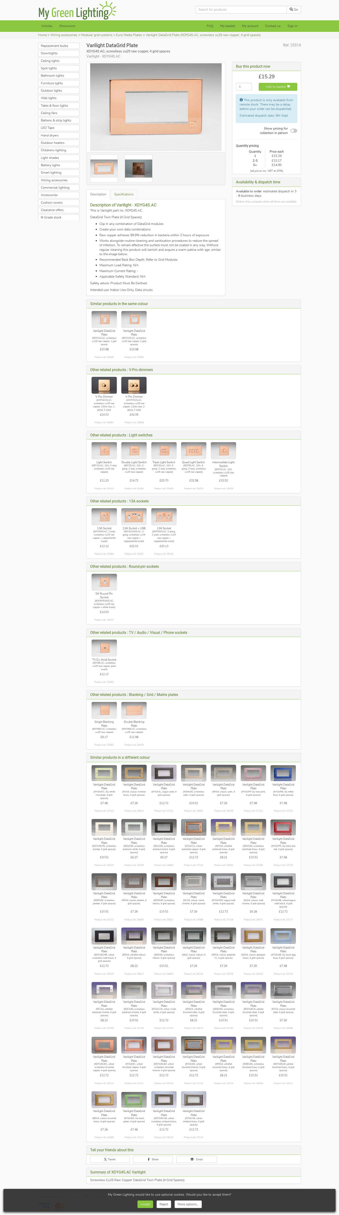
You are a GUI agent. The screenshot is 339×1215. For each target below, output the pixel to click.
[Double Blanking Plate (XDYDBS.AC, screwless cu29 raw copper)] (134, 710)
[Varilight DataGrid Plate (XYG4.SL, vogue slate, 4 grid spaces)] (164, 773)
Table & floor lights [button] (54, 105)
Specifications (124, 194)
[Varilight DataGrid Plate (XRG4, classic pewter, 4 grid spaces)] (134, 881)
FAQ (210, 26)
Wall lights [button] (48, 98)
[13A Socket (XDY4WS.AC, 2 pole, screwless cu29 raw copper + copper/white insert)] (104, 516)
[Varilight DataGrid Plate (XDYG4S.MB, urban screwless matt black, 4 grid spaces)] (104, 936)
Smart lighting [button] (51, 172)
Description (98, 194)
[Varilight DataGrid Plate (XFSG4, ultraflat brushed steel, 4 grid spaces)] (193, 990)
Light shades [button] (50, 158)
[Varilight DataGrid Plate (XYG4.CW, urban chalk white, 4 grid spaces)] (164, 990)
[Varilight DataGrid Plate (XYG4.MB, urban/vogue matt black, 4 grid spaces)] (283, 881)
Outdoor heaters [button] (53, 143)
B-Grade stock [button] (51, 217)
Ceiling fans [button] (49, 113)
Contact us (273, 26)
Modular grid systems (96, 35)
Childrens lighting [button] (53, 150)
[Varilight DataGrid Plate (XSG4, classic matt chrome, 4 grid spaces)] (253, 881)
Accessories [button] (49, 195)
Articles (47, 26)
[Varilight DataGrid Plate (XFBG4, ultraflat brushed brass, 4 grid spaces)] (223, 1045)
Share (155, 1159)
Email (199, 1159)
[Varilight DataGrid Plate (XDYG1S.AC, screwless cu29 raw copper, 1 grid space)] (104, 319)
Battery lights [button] (50, 165)
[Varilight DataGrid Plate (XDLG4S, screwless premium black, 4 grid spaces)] (164, 827)
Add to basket (276, 87)
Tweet (111, 1159)
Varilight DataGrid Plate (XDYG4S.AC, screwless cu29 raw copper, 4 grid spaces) (203, 35)
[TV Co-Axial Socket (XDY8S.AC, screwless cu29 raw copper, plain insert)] (104, 648)
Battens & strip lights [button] (56, 120)
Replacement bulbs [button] (54, 46)
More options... (188, 1204)
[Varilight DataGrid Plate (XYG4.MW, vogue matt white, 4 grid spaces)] (223, 881)
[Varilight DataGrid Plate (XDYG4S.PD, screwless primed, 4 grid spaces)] (104, 827)
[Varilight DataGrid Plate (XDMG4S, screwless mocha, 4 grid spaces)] (164, 881)
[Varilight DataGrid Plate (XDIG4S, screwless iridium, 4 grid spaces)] (164, 936)
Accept (145, 1204)
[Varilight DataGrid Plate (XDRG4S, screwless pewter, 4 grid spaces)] (104, 881)
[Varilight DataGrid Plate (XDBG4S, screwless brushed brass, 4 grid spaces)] (253, 1045)
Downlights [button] (49, 53)
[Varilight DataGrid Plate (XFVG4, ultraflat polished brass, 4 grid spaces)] (223, 827)
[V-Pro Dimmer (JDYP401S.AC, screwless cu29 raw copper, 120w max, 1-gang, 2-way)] (104, 385)
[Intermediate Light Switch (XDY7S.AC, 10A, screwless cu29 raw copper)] (223, 450)
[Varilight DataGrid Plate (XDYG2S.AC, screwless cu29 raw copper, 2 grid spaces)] (134, 319)
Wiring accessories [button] (54, 180)
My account (250, 26)
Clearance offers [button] (52, 210)
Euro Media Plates (129, 35)
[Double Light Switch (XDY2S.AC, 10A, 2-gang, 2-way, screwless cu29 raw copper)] (134, 450)
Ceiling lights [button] (50, 60)
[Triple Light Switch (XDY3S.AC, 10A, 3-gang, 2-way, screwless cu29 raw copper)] (164, 450)
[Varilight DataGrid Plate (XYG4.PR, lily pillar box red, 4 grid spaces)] (283, 827)
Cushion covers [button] (52, 202)
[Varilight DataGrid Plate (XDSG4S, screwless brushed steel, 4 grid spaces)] (223, 990)
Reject (164, 1204)
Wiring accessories (64, 35)
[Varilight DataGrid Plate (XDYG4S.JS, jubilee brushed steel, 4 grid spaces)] (253, 990)
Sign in (292, 26)
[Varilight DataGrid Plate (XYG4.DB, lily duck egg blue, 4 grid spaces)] (283, 936)
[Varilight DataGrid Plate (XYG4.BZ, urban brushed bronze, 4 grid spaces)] (193, 1045)
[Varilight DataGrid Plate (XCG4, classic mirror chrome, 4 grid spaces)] (193, 881)
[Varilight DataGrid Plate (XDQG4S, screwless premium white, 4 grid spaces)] (134, 827)
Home (42, 35)
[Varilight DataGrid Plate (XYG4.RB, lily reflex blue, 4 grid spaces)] (283, 773)
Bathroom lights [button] (52, 75)
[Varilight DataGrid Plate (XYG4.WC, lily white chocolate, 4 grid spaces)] (104, 773)
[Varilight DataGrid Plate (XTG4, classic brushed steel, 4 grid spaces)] (283, 990)
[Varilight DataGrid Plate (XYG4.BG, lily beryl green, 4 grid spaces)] (134, 1099)
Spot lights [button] (49, 68)
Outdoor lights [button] (51, 90)
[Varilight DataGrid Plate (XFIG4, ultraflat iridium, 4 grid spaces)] (134, 936)
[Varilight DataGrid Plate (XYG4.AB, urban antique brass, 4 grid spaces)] (193, 1099)
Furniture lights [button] (52, 83)
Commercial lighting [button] (55, 187)
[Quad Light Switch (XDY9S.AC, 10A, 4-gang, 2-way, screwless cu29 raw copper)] (193, 450)
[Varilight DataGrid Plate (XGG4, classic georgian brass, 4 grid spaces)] (253, 936)
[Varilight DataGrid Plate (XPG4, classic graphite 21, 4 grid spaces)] (223, 936)
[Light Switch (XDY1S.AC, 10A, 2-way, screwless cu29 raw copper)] (104, 450)
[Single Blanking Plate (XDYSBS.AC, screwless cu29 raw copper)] (104, 710)
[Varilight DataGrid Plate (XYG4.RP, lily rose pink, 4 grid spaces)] (253, 773)
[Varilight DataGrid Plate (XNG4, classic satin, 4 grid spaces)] (223, 773)
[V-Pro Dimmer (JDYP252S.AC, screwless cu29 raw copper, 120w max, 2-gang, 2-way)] (134, 385)
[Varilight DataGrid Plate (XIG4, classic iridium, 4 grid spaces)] (193, 936)
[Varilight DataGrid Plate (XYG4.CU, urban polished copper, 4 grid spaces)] (193, 827)
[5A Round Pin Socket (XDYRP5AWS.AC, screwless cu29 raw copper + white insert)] (104, 582)
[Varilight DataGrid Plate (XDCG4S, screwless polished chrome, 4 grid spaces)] (134, 990)
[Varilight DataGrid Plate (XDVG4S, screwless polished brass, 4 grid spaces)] (253, 827)
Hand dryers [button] (50, 135)
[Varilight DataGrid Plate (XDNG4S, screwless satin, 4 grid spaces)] (193, 773)
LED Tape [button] (47, 128)
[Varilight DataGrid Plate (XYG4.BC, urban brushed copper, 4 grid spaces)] (134, 1045)
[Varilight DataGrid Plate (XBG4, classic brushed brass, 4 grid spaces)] (104, 1099)
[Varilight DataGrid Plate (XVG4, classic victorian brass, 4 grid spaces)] (134, 773)
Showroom (67, 26)
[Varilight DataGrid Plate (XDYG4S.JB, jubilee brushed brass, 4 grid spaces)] (283, 1045)
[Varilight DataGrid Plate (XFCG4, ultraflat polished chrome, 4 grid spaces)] (104, 990)
